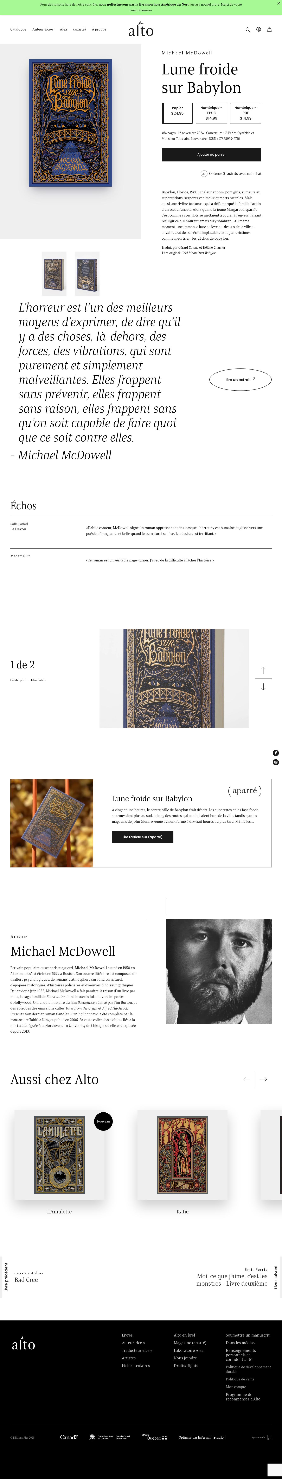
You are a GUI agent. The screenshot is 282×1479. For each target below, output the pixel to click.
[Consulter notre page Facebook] (276, 753)
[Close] (278, 3)
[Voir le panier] (269, 29)
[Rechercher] (248, 29)
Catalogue (18, 29)
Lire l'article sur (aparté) (143, 837)
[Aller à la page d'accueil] (141, 38)
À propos (99, 29)
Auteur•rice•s (43, 29)
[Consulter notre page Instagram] (276, 762)
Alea (63, 29)
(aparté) (79, 29)
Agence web (258, 1437)
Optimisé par (202, 1437)
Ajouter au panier (211, 154)
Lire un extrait (238, 379)
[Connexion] (258, 29)
